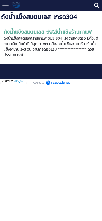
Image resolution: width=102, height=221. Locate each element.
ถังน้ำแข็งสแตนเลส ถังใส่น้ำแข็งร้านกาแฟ (48, 32)
